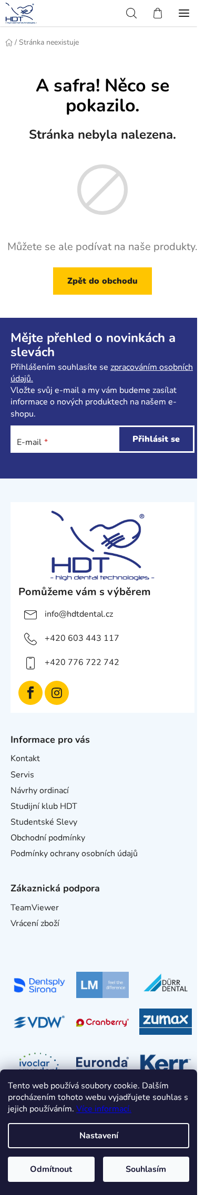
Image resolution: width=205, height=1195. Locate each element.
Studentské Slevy (44, 822)
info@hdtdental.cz (79, 614)
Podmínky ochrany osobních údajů (74, 853)
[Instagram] (57, 693)
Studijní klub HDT (44, 806)
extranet (27, 939)
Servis (22, 775)
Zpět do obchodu (102, 281)
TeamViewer (35, 907)
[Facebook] (30, 693)
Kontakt (25, 758)
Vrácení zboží (35, 923)
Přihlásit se (156, 439)
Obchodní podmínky (48, 838)
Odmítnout (51, 1169)
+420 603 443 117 (82, 638)
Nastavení (98, 1135)
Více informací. (103, 1109)
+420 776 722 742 (82, 662)
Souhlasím (146, 1169)
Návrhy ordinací (40, 790)
